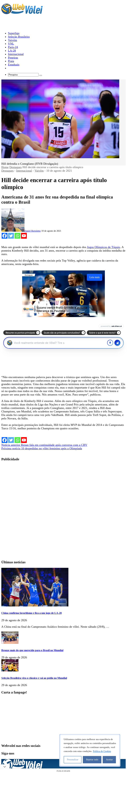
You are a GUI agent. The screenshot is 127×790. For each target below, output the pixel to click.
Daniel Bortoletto (32, 231)
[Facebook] (4, 236)
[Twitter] (11, 236)
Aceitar (109, 759)
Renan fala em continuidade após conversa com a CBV (44, 445)
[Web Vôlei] (22, 12)
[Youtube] (24, 236)
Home (5, 167)
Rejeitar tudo (92, 759)
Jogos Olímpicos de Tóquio (103, 247)
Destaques (15, 167)
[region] (89, 750)
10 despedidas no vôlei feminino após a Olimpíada (41, 448)
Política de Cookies (102, 751)
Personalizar (72, 759)
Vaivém (39, 170)
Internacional (24, 170)
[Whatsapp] (17, 236)
